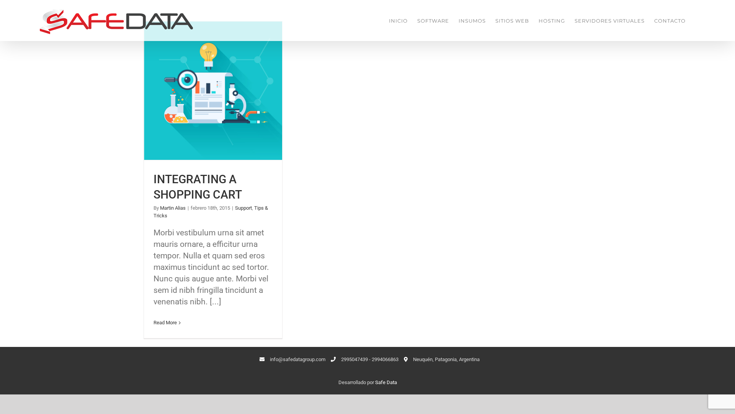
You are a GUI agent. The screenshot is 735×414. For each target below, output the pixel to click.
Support (243, 208)
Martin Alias (173, 208)
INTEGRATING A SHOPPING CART (213, 91)
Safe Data (386, 382)
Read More (165, 322)
